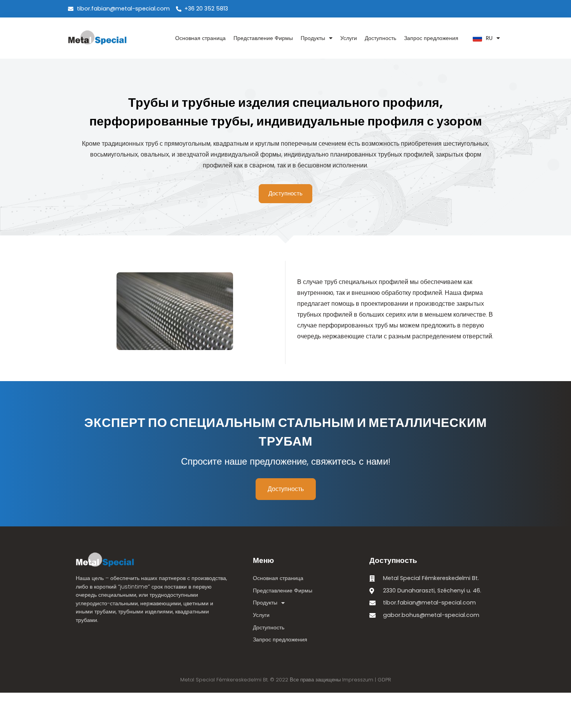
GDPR (384, 679)
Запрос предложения (431, 38)
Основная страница (200, 38)
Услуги (348, 38)
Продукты (313, 38)
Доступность (380, 38)
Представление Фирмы (263, 38)
